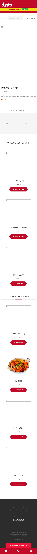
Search (18, 551)
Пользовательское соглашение (18, 535)
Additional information (18, 110)
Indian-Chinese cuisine (15, 18)
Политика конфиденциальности (18, 534)
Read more (19, 283)
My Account (6, 551)
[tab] (18, 110)
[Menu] (33, 5)
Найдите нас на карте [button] (19, 545)
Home (3, 18)
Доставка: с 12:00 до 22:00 (18, 9)
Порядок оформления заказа (18, 532)
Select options (19, 189)
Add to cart (19, 342)
